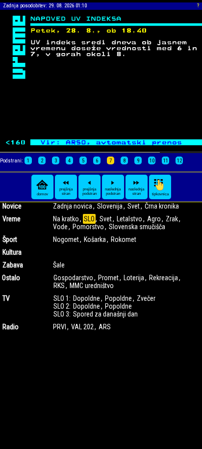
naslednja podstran (113, 191)
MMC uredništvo (92, 286)
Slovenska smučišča (137, 227)
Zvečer (146, 298)
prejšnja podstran (89, 191)
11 (165, 161)
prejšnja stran (66, 191)
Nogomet (66, 239)
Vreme (11, 219)
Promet (108, 278)
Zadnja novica (72, 206)
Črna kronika (162, 206)
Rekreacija (163, 278)
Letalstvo (129, 219)
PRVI (59, 327)
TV (6, 298)
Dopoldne (86, 298)
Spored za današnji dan (105, 314)
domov (42, 194)
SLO (89, 219)
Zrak (172, 219)
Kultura (12, 252)
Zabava (13, 265)
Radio (10, 327)
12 (179, 161)
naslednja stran (136, 191)
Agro (154, 219)
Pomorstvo (88, 227)
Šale (59, 265)
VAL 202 (82, 327)
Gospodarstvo (73, 278)
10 (152, 161)
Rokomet (123, 239)
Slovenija (110, 206)
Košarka (95, 239)
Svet (133, 206)
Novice (12, 206)
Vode (60, 227)
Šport (10, 239)
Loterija (134, 278)
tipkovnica (160, 194)
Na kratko (66, 219)
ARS (105, 327)
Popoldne (118, 298)
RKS (59, 286)
